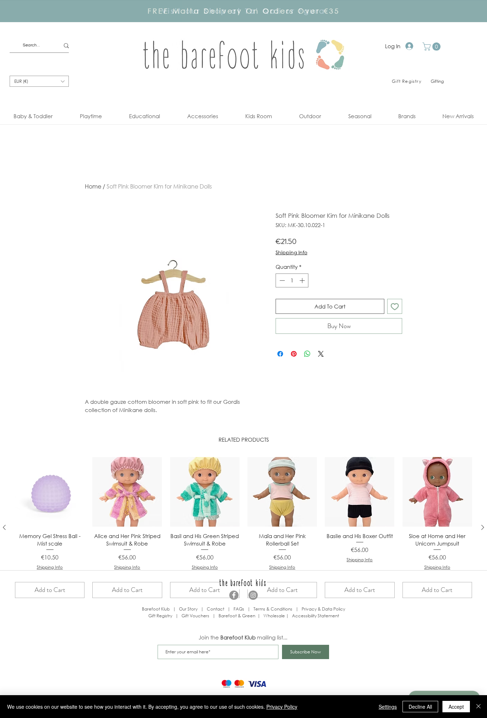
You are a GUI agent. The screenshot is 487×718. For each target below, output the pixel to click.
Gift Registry (160, 616)
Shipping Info (291, 252)
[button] (432, 46)
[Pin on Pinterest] (293, 354)
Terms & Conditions (272, 609)
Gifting (437, 81)
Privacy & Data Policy (323, 609)
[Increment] (303, 280)
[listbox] (39, 81)
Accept (456, 706)
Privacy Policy (281, 706)
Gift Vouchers (195, 616)
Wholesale (274, 616)
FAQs (239, 609)
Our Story (188, 609)
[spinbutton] (292, 280)
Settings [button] (388, 706)
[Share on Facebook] (280, 354)
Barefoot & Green (237, 616)
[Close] (478, 706)
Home (93, 186)
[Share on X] (321, 354)
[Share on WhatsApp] (307, 354)
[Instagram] (253, 595)
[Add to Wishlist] (395, 306)
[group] (243, 527)
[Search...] (66, 45)
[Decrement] (281, 280)
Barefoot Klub (156, 609)
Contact (215, 609)
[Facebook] (234, 595)
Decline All (420, 706)
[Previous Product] (4, 527)
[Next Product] (482, 527)
